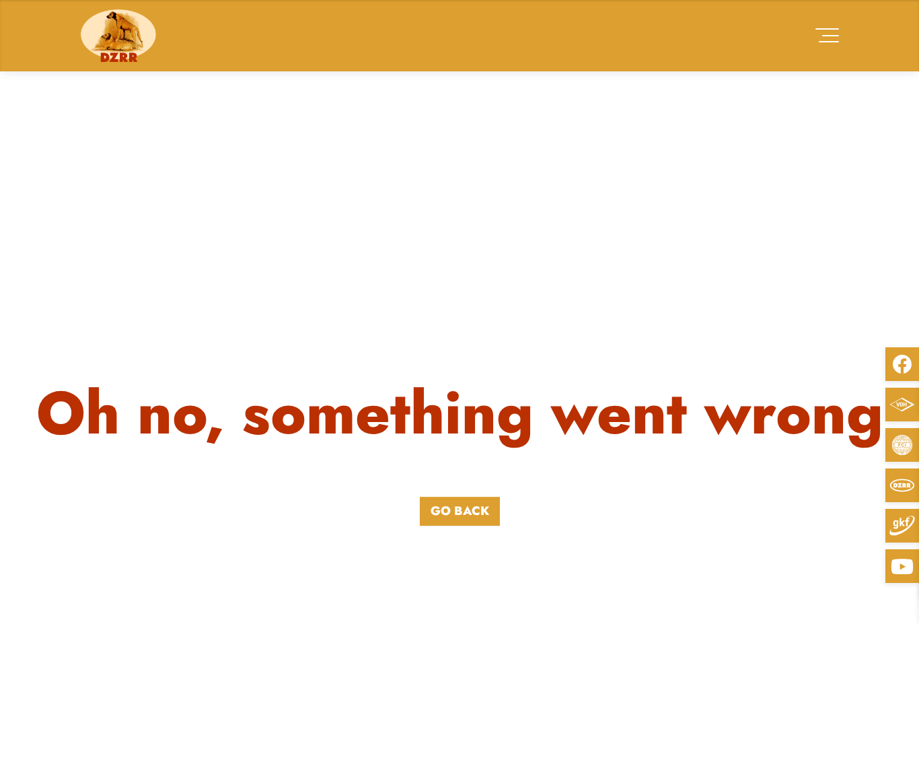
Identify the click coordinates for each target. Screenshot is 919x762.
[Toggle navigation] (827, 35)
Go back (460, 511)
